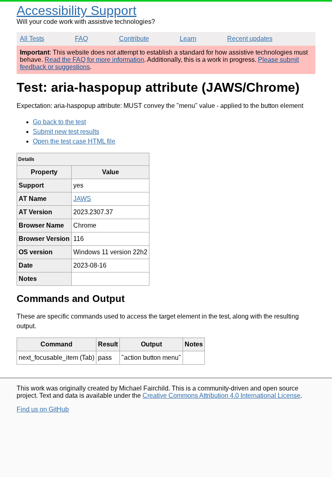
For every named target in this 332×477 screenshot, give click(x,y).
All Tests (32, 38)
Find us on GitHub (43, 409)
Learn (188, 38)
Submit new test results (66, 131)
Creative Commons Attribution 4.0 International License (221, 395)
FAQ (81, 38)
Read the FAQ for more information (94, 59)
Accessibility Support (76, 10)
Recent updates (249, 38)
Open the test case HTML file (74, 141)
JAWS (82, 198)
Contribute (134, 38)
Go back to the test (59, 121)
